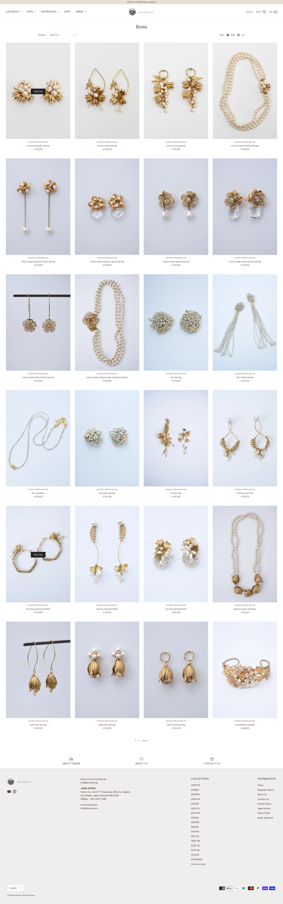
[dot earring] (176, 322)
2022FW (195, 822)
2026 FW (195, 785)
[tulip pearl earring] (107, 670)
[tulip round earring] (176, 670)
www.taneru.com (88, 804)
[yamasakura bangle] (245, 670)
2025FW (195, 794)
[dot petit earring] (107, 438)
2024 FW (195, 799)
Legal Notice (264, 808)
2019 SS (195, 855)
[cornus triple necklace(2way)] (245, 91)
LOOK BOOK (12, 11)
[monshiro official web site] (141, 11)
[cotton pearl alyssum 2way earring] (38, 206)
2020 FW (195, 841)
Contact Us (263, 799)
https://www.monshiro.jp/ (93, 779)
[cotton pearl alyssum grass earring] (107, 206)
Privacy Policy (264, 803)
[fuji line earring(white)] (107, 554)
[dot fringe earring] (245, 322)
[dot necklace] (38, 438)
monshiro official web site (24, 895)
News (260, 785)
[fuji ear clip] (176, 438)
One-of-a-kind (198, 864)
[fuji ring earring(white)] (176, 554)
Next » (145, 740)
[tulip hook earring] (38, 670)
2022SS (195, 827)
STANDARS (196, 859)
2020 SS (195, 845)
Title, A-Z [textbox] (54, 35)
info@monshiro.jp (89, 782)
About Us (262, 794)
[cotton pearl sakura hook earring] (38, 322)
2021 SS (195, 836)
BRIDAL (80, 11)
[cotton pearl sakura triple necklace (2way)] (107, 322)
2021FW (195, 831)
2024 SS (195, 808)
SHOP (67, 11)
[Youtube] (9, 791)
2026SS (195, 790)
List (243, 35)
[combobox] (62, 35)
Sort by (42, 35)
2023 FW (195, 813)
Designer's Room (266, 790)
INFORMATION (48, 11)
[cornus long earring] (176, 91)
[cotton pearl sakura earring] (176, 206)
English (13, 888)
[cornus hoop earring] (107, 91)
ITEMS (30, 11)
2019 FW (195, 850)
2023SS (195, 817)
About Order (264, 813)
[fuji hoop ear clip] (245, 438)
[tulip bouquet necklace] (245, 554)
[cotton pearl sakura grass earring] (245, 206)
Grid (233, 35)
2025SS (195, 803)
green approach (265, 817)
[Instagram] (14, 791)
